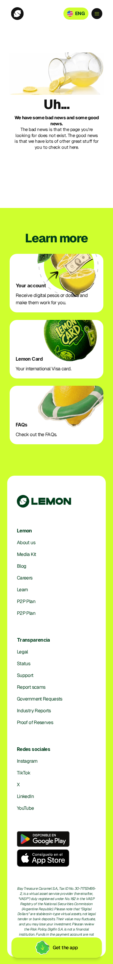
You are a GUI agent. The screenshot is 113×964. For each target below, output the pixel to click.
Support (25, 675)
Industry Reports (34, 710)
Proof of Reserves (35, 722)
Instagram (27, 761)
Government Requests (39, 699)
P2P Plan (26, 601)
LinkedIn (25, 796)
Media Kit (26, 554)
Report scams (31, 687)
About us (26, 542)
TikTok (23, 773)
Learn (22, 589)
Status (23, 663)
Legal (22, 652)
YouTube (25, 808)
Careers (25, 578)
